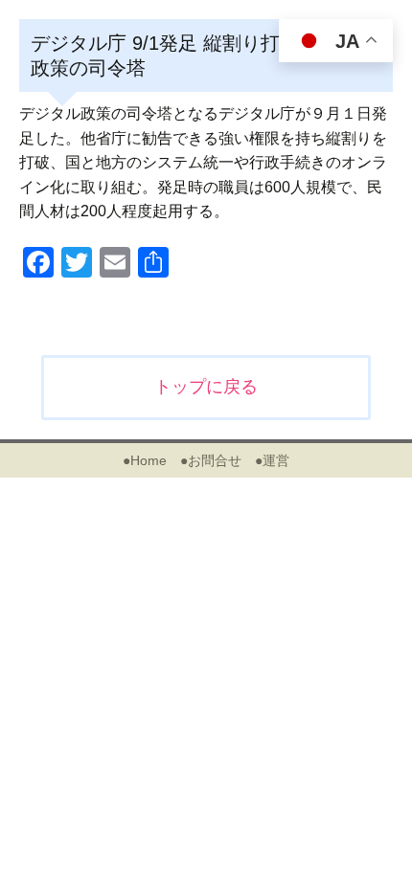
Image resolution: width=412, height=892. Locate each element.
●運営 (272, 460)
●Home (145, 460)
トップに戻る (206, 386)
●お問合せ (210, 460)
